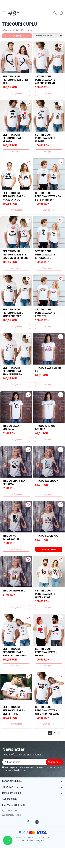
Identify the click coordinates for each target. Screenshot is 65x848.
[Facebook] (28, 822)
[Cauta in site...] (55, 13)
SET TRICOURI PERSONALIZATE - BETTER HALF (14, 710)
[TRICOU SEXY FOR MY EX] (49, 349)
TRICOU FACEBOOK (46, 480)
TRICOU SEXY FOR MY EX (48, 369)
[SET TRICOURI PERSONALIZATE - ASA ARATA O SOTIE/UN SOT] (16, 174)
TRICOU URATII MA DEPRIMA (14, 482)
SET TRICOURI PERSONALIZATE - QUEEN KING (46, 594)
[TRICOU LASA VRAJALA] (16, 407)
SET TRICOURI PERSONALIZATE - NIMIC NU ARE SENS (15, 652)
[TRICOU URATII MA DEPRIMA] (16, 462)
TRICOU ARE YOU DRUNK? (45, 427)
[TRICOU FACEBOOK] (49, 462)
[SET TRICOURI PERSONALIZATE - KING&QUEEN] (49, 232)
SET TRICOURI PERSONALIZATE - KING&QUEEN (46, 254)
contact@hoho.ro (13, 815)
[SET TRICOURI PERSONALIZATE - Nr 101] (16, 57)
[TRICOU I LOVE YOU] (49, 516)
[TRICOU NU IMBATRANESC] (16, 516)
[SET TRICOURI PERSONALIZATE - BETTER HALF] (16, 688)
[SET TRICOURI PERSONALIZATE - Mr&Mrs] (16, 116)
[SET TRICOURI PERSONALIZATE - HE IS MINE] (49, 116)
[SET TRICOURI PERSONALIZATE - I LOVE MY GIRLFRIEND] (16, 232)
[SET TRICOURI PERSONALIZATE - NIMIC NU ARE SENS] (16, 630)
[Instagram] (37, 822)
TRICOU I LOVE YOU (46, 535)
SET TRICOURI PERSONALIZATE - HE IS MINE (48, 138)
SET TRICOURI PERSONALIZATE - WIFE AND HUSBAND (47, 710)
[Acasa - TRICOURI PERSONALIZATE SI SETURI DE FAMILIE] (13, 13)
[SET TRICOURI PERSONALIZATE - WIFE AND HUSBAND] (49, 688)
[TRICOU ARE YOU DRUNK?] (49, 407)
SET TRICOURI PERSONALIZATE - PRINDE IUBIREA (14, 371)
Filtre (18, 36)
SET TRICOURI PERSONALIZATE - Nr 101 (15, 80)
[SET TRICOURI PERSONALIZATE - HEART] (49, 630)
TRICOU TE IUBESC (14, 590)
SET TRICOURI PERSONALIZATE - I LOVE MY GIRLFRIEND (16, 254)
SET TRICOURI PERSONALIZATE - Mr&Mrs (14, 138)
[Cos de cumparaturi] (61, 13)
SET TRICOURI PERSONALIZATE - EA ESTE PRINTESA (48, 196)
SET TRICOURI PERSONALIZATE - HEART (46, 652)
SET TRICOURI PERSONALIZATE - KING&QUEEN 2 (14, 313)
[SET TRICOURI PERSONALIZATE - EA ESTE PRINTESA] (49, 174)
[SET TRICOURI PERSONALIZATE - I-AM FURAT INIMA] (49, 57)
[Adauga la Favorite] (28, 45)
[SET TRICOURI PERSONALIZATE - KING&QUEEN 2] (16, 290)
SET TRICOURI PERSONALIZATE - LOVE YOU (46, 313)
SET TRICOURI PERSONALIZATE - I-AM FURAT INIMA (47, 80)
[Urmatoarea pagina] (58, 733)
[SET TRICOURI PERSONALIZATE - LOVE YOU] (49, 290)
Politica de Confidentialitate (15, 770)
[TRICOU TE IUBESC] (16, 571)
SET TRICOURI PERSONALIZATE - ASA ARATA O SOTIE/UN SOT (14, 196)
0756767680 (11, 811)
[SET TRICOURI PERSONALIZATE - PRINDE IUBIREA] (16, 349)
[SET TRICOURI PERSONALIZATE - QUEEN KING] (49, 571)
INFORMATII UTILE (12, 786)
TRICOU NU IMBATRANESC (12, 537)
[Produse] (4, 13)
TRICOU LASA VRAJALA (11, 427)
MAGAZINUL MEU (12, 780)
